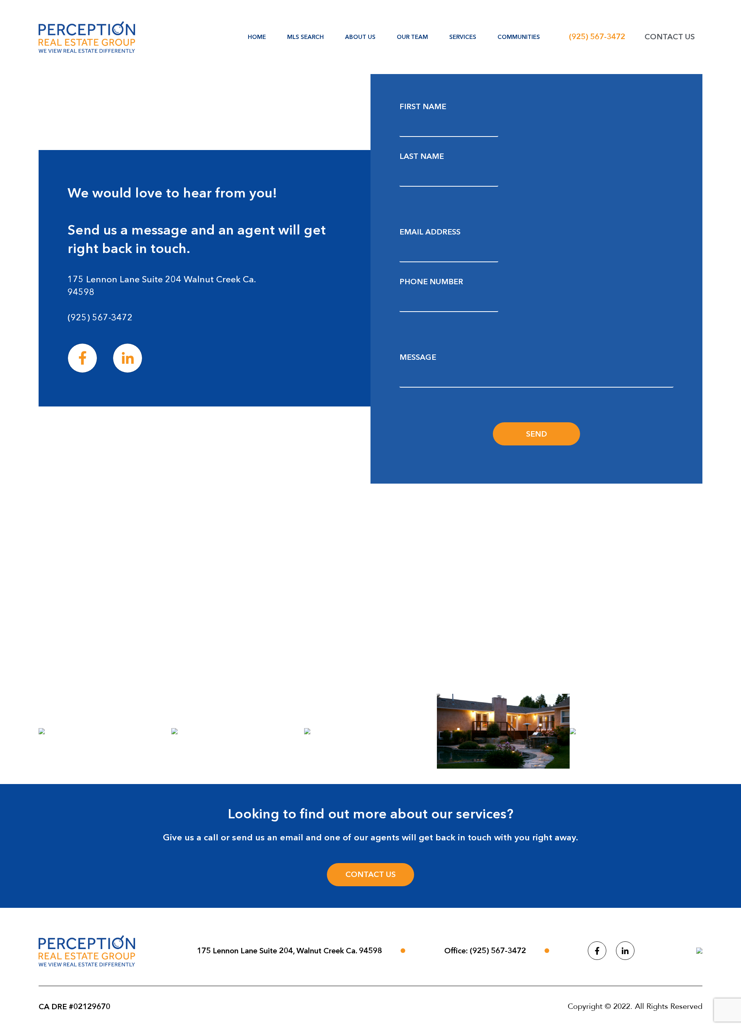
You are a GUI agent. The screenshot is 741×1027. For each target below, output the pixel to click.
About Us (360, 36)
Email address (429, 231)
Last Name (421, 156)
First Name (422, 106)
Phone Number (431, 281)
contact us (670, 36)
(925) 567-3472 (597, 36)
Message (417, 357)
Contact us (370, 874)
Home (257, 36)
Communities (518, 36)
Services (462, 36)
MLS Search (305, 36)
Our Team (412, 36)
